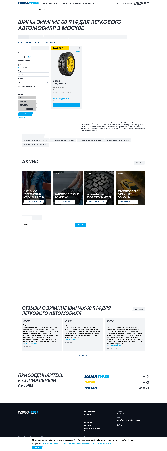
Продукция (88, 422)
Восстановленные (77, 37)
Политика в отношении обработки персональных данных (89, 444)
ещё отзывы (139, 309)
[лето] (23, 57)
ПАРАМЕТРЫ (24, 48)
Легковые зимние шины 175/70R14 (63, 140)
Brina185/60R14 (59, 82)
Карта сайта (88, 431)
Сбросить (21, 118)
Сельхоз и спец (61, 37)
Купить (66, 105)
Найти (25, 114)
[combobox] (33, 74)
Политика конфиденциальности (95, 437)
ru (122, 3)
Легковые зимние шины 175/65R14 (35, 140)
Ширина (21, 71)
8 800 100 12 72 (141, 3)
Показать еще (83, 356)
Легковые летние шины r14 (33, 136)
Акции (20, 42)
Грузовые (49, 37)
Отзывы (37, 42)
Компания (87, 3)
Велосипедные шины (117, 37)
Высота (20, 79)
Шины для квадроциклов (97, 37)
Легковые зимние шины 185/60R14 (90, 140)
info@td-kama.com (122, 426)
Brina (26, 320)
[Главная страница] (28, 4)
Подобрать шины (50, 3)
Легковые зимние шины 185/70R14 (35, 144)
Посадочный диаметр (26, 86)
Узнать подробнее (30, 343)
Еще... (95, 3)
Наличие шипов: (24, 61)
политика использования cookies (53, 444)
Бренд (20, 94)
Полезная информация (92, 428)
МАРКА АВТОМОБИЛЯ (40, 48)
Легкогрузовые (36, 37)
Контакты (87, 417)
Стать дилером (75, 3)
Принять (36, 447)
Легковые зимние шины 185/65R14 (118, 140)
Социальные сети (49, 42)
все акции (139, 162)
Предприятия (88, 425)
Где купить (63, 3)
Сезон (20, 53)
